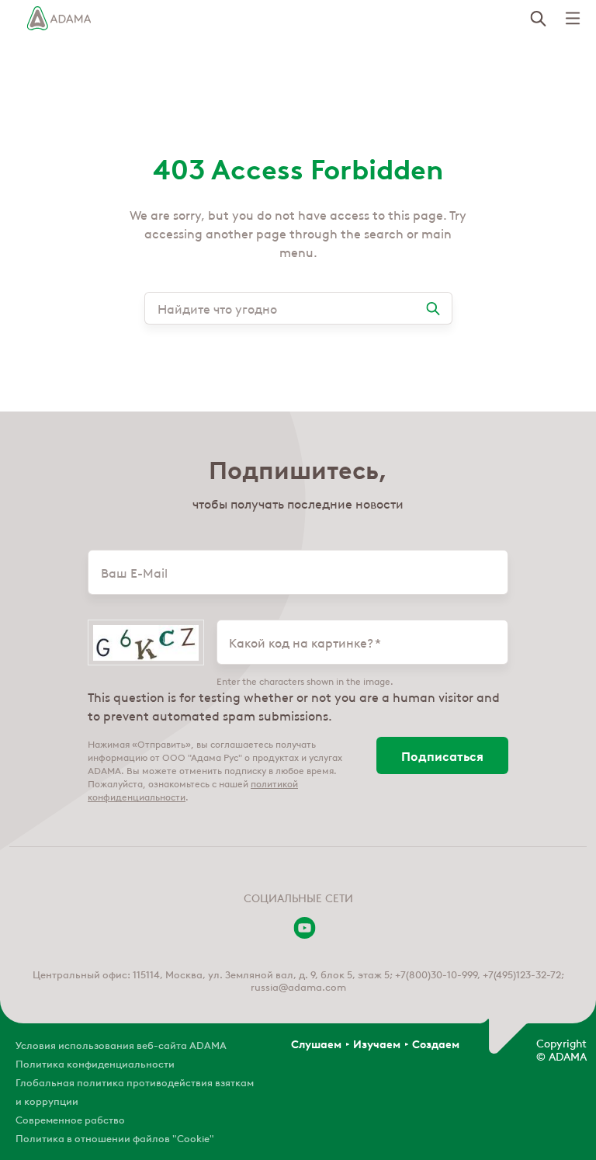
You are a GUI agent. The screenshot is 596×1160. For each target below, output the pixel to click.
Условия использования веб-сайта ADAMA (121, 1044)
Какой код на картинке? (301, 642)
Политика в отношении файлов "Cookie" (115, 1137)
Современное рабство (70, 1118)
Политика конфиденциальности (95, 1062)
